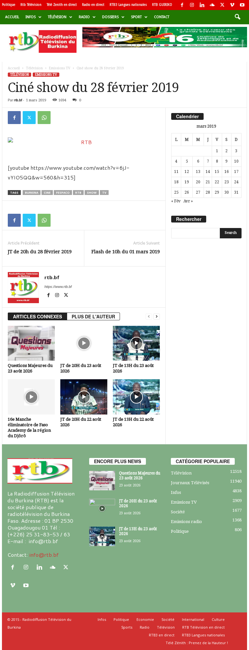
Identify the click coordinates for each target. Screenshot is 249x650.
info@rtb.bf (44, 554)
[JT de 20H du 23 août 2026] (83, 343)
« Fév (176, 201)
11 (176, 171)
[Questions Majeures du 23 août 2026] (31, 343)
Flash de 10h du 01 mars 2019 (125, 252)
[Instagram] (192, 5)
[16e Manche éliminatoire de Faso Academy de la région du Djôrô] (31, 396)
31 (236, 192)
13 (198, 171)
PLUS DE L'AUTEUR (93, 316)
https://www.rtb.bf (58, 287)
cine (47, 192)
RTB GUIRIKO (162, 4)
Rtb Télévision (31, 4)
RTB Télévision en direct (203, 627)
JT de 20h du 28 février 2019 (40, 252)
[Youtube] (242, 5)
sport (136, 17)
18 (176, 182)
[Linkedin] (202, 5)
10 (236, 161)
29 (217, 192)
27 (198, 192)
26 (186, 192)
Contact (161, 17)
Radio (84, 17)
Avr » (188, 201)
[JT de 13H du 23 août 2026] (136, 343)
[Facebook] (182, 5)
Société (178, 511)
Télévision (57, 17)
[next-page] (156, 316)
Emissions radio (186, 521)
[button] (237, 17)
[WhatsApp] (44, 117)
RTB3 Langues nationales (128, 4)
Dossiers (110, 17)
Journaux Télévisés (190, 482)
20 (198, 182)
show (92, 192)
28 (208, 192)
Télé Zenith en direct (62, 4)
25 (176, 192)
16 (226, 171)
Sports (126, 627)
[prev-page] (149, 316)
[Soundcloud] (212, 5)
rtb (78, 192)
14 (208, 171)
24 (236, 182)
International (193, 619)
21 (208, 182)
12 (186, 171)
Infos (31, 17)
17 (236, 171)
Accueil (12, 17)
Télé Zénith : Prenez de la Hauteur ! (197, 642)
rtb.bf (18, 100)
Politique (8, 4)
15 (217, 171)
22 (217, 182)
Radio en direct (93, 4)
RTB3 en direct (161, 635)
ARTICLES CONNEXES (37, 316)
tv (104, 192)
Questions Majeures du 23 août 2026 (139, 475)
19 (186, 182)
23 (226, 182)
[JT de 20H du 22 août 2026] (83, 396)
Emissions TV (59, 68)
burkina (31, 192)
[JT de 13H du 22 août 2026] (136, 396)
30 (226, 192)
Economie (145, 619)
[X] (222, 5)
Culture (218, 619)
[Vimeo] (232, 5)
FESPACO (63, 192)
